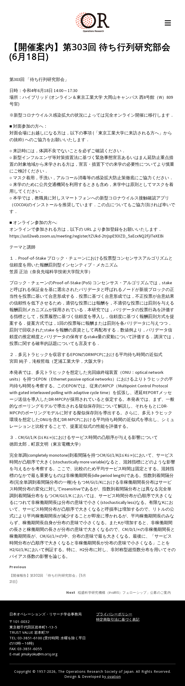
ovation (113, 676)
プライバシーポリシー (114, 614)
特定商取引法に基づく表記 (117, 619)
